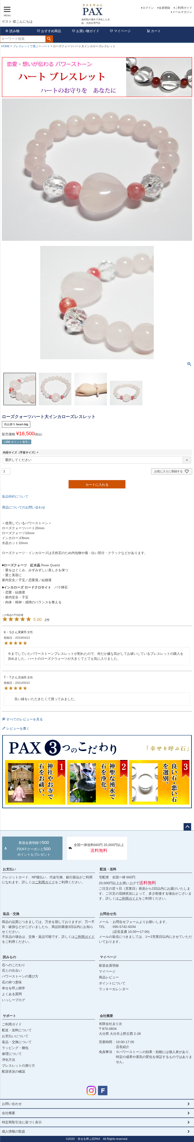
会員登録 (164, 7)
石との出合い (12, 970)
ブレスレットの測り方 (18, 1065)
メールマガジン (182, 12)
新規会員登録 (109, 965)
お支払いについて (15, 1036)
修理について (12, 1054)
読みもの (9, 957)
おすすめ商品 (51, 31)
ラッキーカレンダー (114, 989)
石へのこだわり (13, 965)
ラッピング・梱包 (15, 1048)
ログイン (148, 7)
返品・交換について (17, 1042)
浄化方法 (8, 1060)
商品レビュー (109, 977)
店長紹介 (122, 1047)
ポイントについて (112, 983)
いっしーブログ (13, 1000)
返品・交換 (11, 914)
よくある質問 (12, 994)
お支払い (9, 869)
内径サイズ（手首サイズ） (21, 452)
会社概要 (106, 1016)
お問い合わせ (12, 1104)
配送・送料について (17, 1030)
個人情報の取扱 (13, 1131)
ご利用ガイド (183, 7)
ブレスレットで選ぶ (25, 46)
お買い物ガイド (87, 31)
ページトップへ (187, 827)
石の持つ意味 (12, 982)
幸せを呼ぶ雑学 (13, 988)
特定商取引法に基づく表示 (22, 1122)
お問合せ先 (108, 914)
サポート (9, 1016)
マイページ (122, 31)
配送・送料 (108, 869)
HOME (5, 46)
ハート (45, 46)
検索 (49, 39)
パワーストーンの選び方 (20, 976)
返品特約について (15, 496)
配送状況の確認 (13, 1071)
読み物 (14, 31)
